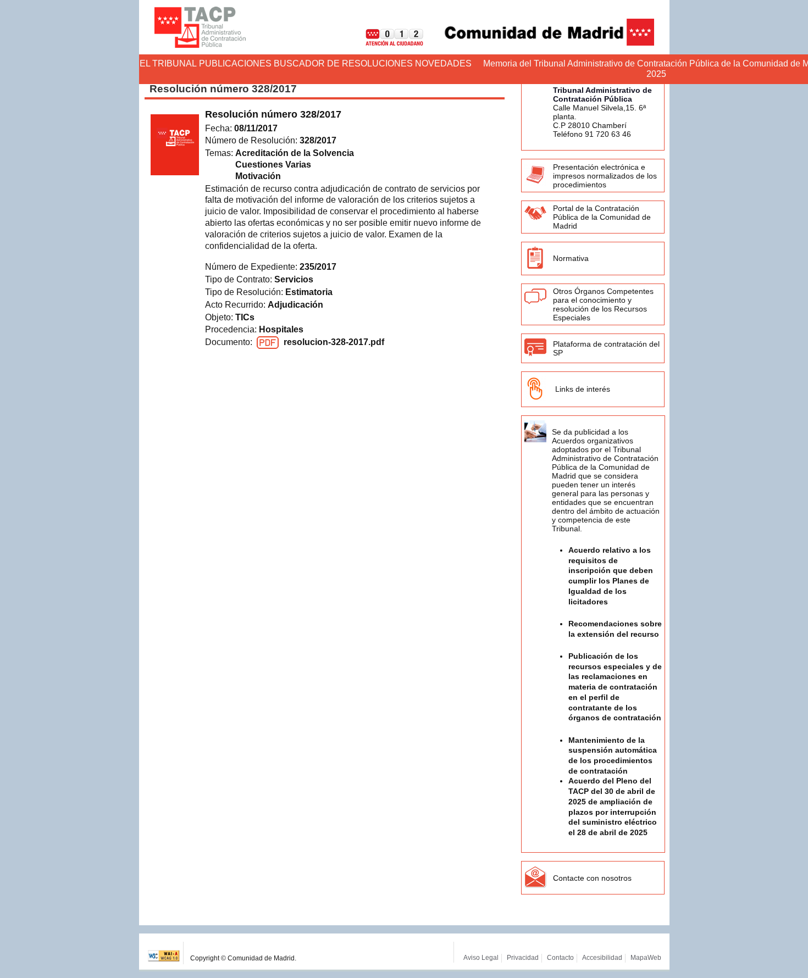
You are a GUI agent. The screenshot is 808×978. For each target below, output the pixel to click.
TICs (244, 317)
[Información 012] (385, 42)
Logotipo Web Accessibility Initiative (164, 953)
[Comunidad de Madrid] (539, 42)
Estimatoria (309, 292)
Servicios (293, 279)
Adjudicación (295, 304)
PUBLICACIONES (235, 63)
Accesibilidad (602, 958)
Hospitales (281, 329)
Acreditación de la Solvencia (294, 153)
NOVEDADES (443, 63)
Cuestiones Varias (273, 164)
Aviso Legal (481, 958)
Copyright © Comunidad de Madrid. (243, 958)
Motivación (258, 176)
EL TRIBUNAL (168, 63)
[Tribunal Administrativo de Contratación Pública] (200, 27)
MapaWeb (645, 958)
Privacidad (523, 958)
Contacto (560, 958)
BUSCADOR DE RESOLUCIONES (343, 63)
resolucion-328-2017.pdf (334, 342)
